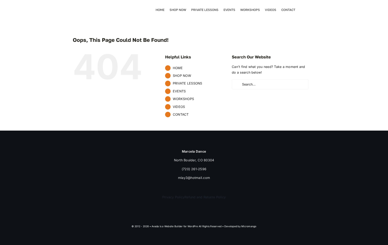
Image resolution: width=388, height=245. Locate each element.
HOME (178, 68)
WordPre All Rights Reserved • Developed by (214, 226)
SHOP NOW (182, 76)
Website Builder (173, 226)
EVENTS (179, 91)
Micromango (248, 226)
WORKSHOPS (183, 99)
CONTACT (181, 114)
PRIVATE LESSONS (187, 83)
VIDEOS (179, 107)
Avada (155, 226)
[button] (309, 9)
